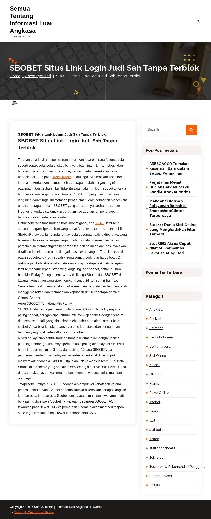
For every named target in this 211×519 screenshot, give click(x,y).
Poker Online (159, 393)
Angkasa (156, 309)
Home (15, 76)
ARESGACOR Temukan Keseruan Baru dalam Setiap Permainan (169, 168)
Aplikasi (155, 319)
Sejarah (155, 411)
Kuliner (154, 365)
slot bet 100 (158, 430)
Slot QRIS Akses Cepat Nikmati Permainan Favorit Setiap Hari (170, 248)
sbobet (99, 223)
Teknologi (156, 457)
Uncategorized (38, 76)
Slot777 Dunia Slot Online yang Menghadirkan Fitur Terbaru (173, 229)
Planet (154, 383)
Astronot (156, 328)
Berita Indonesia (161, 337)
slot (152, 420)
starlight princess (162, 448)
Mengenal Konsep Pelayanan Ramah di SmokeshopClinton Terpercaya (168, 208)
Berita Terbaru (160, 346)
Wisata (154, 485)
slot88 (154, 439)
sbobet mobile (61, 177)
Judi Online (157, 356)
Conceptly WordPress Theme (34, 512)
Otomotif (156, 374)
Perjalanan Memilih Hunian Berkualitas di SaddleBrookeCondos (169, 187)
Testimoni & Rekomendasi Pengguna (173, 467)
